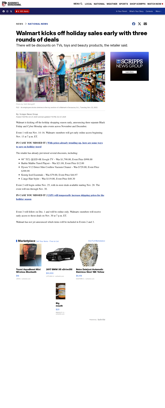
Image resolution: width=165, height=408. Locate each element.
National (99, 4)
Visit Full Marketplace (96, 241)
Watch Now (154, 4)
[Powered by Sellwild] (101, 319)
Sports (123, 4)
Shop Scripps (138, 4)
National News (38, 24)
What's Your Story (136, 11)
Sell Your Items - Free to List (47, 241)
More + (158, 11)
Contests (149, 11)
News (19, 24)
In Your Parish (121, 11)
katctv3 (4, 11)
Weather (112, 4)
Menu (77, 4)
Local (88, 4)
